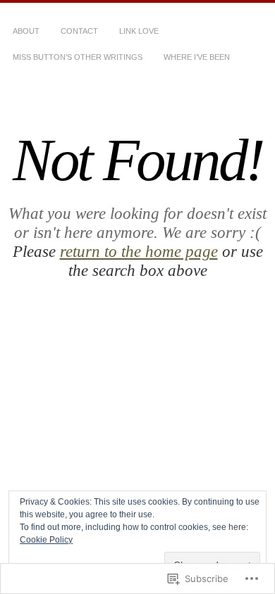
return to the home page (139, 251)
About (26, 31)
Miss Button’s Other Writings (77, 57)
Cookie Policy (46, 540)
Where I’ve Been (197, 57)
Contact (79, 31)
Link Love (139, 31)
